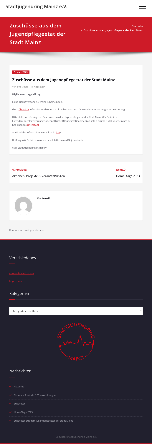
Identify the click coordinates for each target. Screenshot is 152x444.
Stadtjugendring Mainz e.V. (36, 6)
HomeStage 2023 (23, 412)
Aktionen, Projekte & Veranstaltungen (35, 395)
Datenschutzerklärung (21, 273)
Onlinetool (33, 124)
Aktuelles (19, 386)
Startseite (137, 26)
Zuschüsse (19, 403)
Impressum (15, 281)
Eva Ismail (23, 86)
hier (58, 132)
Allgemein (39, 86)
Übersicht (24, 109)
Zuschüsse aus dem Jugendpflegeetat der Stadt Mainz (113, 30)
